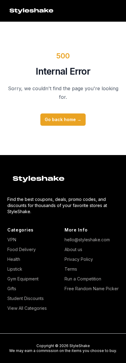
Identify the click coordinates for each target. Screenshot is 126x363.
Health (13, 259)
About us (73, 249)
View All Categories (27, 308)
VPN (11, 239)
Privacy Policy (79, 259)
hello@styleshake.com (87, 239)
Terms (71, 269)
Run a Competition (83, 278)
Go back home (63, 119)
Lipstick (14, 269)
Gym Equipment (23, 278)
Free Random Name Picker (92, 288)
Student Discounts (25, 298)
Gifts (11, 288)
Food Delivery (21, 249)
